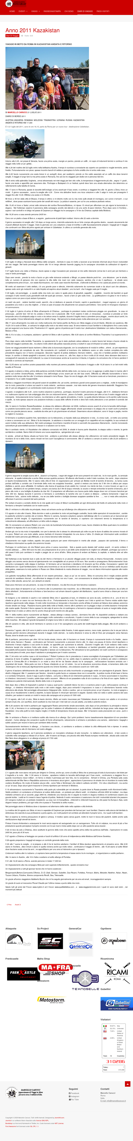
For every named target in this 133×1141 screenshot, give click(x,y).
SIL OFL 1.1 (34, 1126)
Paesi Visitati (103, 11)
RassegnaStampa (52, 11)
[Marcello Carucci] (15, 3)
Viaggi (34, 11)
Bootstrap (8, 1123)
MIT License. (59, 1123)
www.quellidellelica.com (64, 887)
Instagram (75, 1096)
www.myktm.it (38, 887)
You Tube (75, 1099)
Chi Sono (69, 11)
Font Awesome (10, 1126)
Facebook (75, 1093)
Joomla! (8, 1120)
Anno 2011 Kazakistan (32, 30)
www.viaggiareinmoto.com (89, 887)
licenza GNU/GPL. (42, 1120)
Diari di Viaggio (85, 11)
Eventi (22, 11)
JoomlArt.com (59, 1117)
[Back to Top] (127, 1084)
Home (12, 11)
